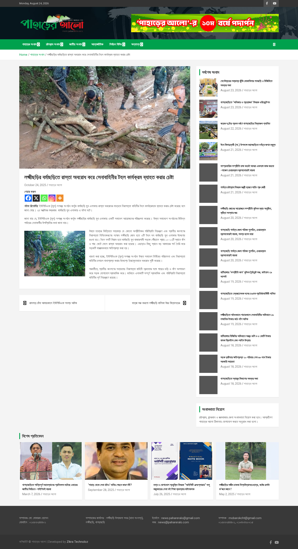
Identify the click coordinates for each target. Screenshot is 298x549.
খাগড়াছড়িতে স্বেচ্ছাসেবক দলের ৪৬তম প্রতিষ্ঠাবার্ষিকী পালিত (248, 293)
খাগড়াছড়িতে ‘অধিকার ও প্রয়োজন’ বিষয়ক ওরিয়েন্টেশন (245, 102)
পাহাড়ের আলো (55, 185)
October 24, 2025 (35, 185)
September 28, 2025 (101, 490)
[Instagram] (52, 198)
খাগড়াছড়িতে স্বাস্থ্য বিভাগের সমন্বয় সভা (239, 378)
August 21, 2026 (231, 149)
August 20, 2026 (231, 217)
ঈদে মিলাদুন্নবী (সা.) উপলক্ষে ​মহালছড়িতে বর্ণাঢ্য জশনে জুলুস (248, 144)
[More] (59, 198)
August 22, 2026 (231, 128)
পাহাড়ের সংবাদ (29, 44)
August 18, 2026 (231, 345)
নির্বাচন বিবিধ (115, 44)
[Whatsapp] (44, 198)
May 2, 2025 (227, 494)
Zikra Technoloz (77, 542)
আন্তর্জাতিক (97, 44)
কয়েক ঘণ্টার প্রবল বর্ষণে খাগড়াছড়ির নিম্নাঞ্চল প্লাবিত (245, 123)
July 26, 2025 (161, 494)
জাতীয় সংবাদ (75, 44)
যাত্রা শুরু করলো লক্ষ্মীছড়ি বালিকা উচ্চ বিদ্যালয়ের (156, 303)
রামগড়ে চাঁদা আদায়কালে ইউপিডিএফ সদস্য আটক (53, 303)
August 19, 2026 (231, 281)
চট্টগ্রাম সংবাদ (53, 44)
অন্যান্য (135, 44)
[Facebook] (28, 198)
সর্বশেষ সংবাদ (210, 72)
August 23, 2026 (231, 90)
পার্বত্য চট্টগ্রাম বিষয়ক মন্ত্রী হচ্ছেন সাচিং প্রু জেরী (243, 187)
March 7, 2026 (31, 494)
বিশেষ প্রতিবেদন (33, 436)
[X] (36, 198)
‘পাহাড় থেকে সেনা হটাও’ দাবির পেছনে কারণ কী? (110, 484)
